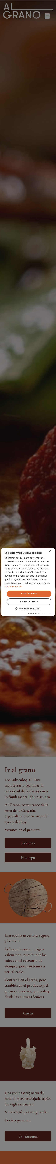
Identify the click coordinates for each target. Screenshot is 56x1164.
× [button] (49, 551)
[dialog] (28, 582)
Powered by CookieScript (39, 613)
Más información (13, 586)
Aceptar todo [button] (29, 593)
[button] (28, 608)
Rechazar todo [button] (29, 601)
